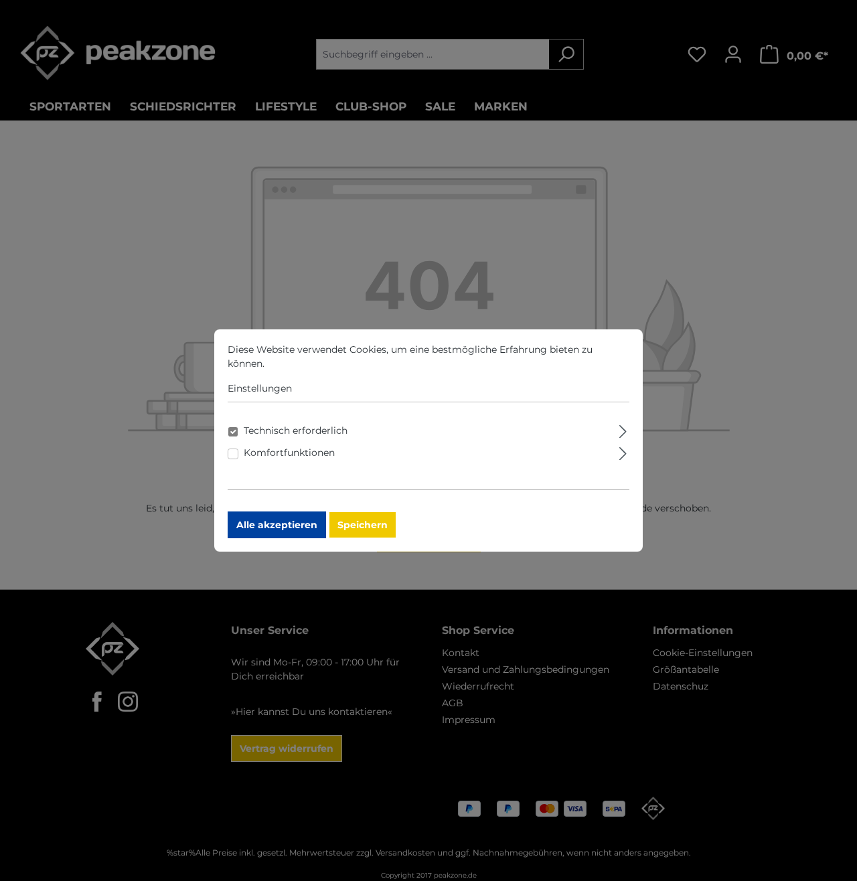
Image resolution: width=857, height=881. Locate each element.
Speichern (362, 525)
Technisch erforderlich (295, 430)
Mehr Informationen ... (318, 363)
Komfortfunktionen (289, 453)
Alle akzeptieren (276, 525)
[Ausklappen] (623, 429)
